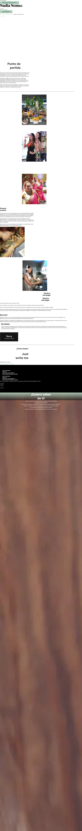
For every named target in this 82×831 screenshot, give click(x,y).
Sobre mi (4, 371)
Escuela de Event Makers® (8, 372)
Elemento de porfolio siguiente (7, 364)
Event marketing (6, 370)
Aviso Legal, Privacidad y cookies (10, 374)
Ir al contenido (3, 0)
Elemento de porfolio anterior (7, 363)
